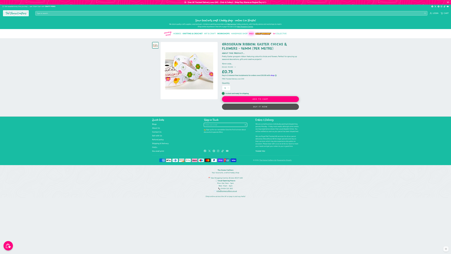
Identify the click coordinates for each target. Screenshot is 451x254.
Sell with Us (157, 136)
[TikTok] (445, 6)
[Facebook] (432, 6)
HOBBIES (177, 33)
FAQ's (154, 147)
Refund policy (158, 139)
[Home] (15, 13)
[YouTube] (448, 6)
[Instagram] (442, 6)
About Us (156, 128)
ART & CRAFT (210, 33)
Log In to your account (434, 13)
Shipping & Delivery (160, 143)
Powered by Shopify (284, 160)
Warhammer (231, 24)
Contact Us (156, 132)
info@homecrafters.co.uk (227, 191)
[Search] (425, 13)
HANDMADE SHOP (239, 33)
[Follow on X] (435, 6)
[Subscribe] (245, 125)
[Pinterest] (438, 6)
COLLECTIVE (280, 33)
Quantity (226, 83)
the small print (158, 151)
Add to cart (260, 99)
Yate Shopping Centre (245, 27)
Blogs (154, 124)
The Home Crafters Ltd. (268, 160)
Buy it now (260, 107)
